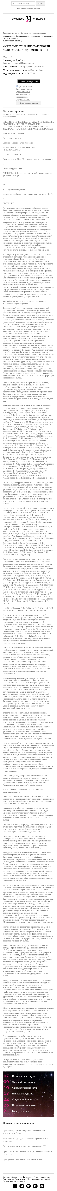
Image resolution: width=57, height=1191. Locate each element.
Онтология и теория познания (33, 33)
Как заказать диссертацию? (28, 8)
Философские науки (11, 33)
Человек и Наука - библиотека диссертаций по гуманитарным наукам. (28, 19)
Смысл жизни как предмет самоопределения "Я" (24, 1146)
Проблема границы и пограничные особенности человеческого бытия (24, 1131)
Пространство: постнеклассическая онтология (23, 1159)
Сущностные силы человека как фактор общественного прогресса (27, 1152)
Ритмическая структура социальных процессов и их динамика (26, 1139)
